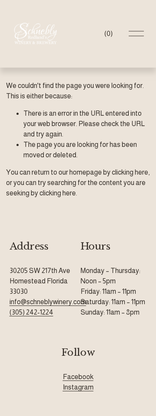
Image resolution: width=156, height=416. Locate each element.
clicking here (130, 172)
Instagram (78, 387)
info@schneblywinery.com (48, 302)
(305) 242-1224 (31, 312)
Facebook (78, 376)
